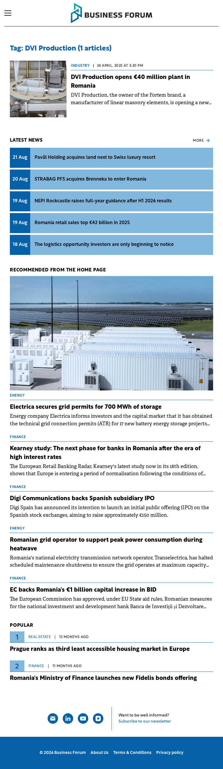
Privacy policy (170, 753)
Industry (80, 66)
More (198, 141)
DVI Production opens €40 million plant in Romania (130, 82)
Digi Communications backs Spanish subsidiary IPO (82, 499)
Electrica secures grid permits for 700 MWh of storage (85, 407)
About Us (100, 753)
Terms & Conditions (132, 753)
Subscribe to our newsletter (144, 721)
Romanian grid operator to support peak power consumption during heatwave (106, 544)
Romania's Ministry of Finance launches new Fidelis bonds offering (103, 678)
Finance (36, 666)
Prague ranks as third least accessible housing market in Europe (100, 649)
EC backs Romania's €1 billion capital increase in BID (83, 590)
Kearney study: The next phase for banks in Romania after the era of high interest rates (105, 453)
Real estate (39, 637)
